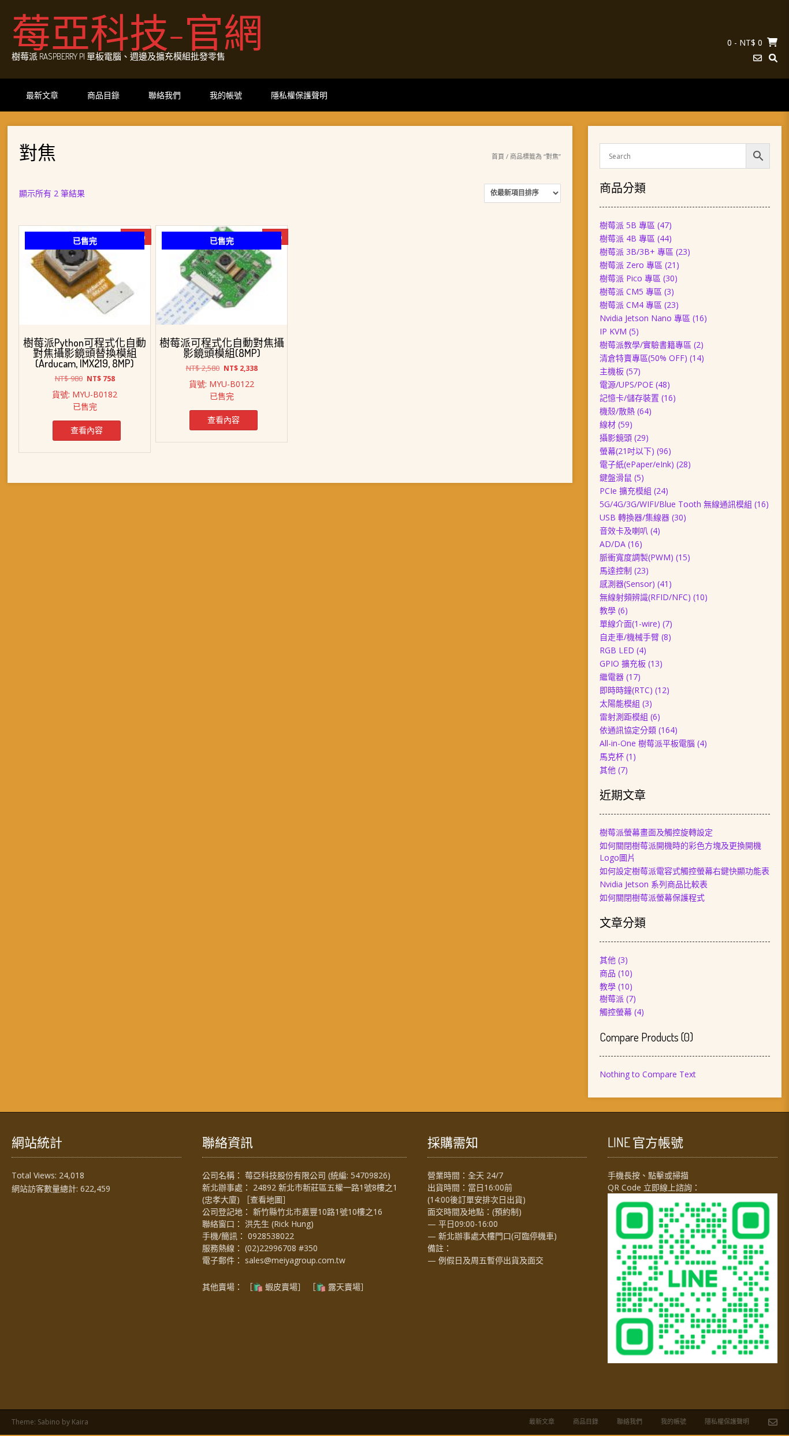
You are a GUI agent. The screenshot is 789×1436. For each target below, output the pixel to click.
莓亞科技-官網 (137, 31)
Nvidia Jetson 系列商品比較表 (654, 884)
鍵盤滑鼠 (616, 477)
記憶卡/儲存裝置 (629, 397)
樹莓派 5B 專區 (627, 225)
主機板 (612, 371)
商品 (608, 973)
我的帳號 (226, 95)
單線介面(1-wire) (630, 623)
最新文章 (42, 95)
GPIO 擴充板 (623, 663)
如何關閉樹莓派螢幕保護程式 (652, 897)
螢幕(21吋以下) (627, 450)
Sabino (49, 1422)
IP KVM (613, 331)
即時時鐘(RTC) (626, 689)
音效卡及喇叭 (624, 530)
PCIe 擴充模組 (626, 490)
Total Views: (35, 1175)
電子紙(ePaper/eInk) (637, 464)
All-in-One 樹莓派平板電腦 (647, 743)
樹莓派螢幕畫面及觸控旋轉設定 (656, 832)
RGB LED (617, 650)
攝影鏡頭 (616, 437)
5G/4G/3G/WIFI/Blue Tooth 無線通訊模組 (676, 503)
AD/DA (613, 543)
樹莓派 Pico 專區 (630, 278)
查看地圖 (266, 1199)
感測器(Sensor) (627, 583)
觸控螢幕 (616, 1011)
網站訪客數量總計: (46, 1188)
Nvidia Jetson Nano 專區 (645, 318)
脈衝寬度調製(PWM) (636, 557)
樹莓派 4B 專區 (627, 238)
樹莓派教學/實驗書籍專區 (645, 344)
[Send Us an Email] (757, 58)
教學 (608, 610)
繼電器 (612, 676)
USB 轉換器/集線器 (634, 517)
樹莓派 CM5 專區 (631, 291)
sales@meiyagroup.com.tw (295, 1260)
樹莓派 (612, 998)
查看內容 (86, 430)
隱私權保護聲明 (299, 95)
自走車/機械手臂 (629, 636)
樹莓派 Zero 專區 (631, 264)
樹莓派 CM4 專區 (631, 304)
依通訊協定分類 (628, 729)
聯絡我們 (164, 95)
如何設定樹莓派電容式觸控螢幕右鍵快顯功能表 (684, 870)
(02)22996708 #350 (281, 1247)
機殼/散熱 (617, 410)
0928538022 (271, 1235)
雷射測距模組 (624, 716)
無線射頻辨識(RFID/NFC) (645, 596)
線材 (608, 424)
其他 (608, 769)
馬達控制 (616, 570)
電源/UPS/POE (626, 384)
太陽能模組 (620, 703)
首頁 (498, 156)
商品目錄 (103, 95)
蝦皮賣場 (281, 1286)
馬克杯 (612, 756)
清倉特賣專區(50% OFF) (643, 357)
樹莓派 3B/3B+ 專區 (636, 251)
